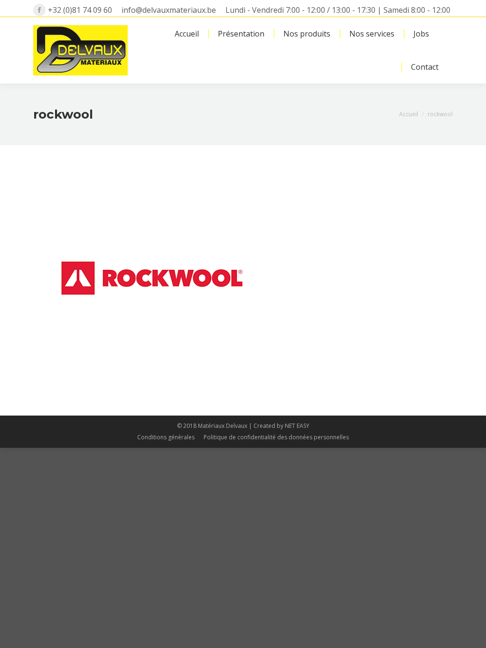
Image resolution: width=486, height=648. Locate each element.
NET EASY (297, 426)
